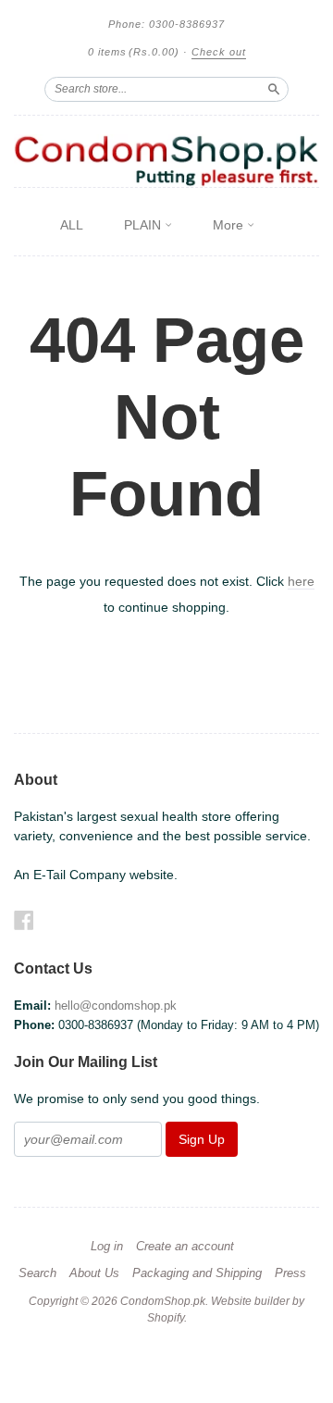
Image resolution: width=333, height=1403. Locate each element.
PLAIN (144, 224)
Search (37, 1273)
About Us (94, 1273)
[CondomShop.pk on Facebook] (24, 920)
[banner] (166, 160)
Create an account (185, 1246)
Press (290, 1273)
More (230, 224)
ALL (71, 224)
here (301, 581)
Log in (107, 1246)
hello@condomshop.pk (116, 1005)
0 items (133, 51)
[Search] (273, 88)
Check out (218, 51)
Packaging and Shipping (197, 1273)
